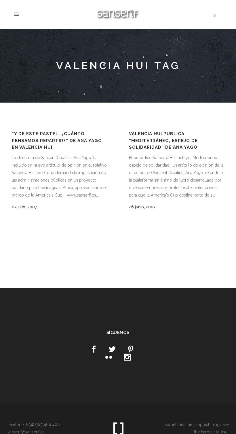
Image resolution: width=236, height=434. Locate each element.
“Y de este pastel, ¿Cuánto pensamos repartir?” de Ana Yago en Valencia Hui (57, 140)
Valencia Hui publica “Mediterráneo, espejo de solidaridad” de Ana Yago (163, 140)
